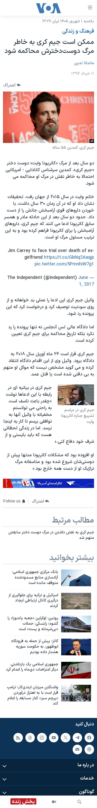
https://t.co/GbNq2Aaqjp (69, 257)
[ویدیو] (54, 802)
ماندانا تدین (84, 63)
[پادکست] (89, 749)
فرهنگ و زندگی (78, 31)
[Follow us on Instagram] (42, 737)
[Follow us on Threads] (30, 737)
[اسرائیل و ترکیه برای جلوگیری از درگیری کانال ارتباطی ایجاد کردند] (76, 601)
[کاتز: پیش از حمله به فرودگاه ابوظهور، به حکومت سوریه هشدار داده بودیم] (76, 647)
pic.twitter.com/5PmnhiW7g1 (64, 264)
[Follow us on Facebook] (89, 737)
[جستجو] (79, 802)
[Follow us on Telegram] (77, 737)
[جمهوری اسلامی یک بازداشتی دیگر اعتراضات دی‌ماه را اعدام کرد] (76, 670)
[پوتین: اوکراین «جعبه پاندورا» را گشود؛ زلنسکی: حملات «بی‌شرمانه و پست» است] (76, 624)
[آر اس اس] (18, 737)
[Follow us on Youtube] (53, 737)
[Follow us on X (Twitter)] (65, 737)
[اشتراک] (77, 749)
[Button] (12, 85)
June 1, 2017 (86, 281)
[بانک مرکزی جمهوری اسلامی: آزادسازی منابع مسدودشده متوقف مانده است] (76, 578)
